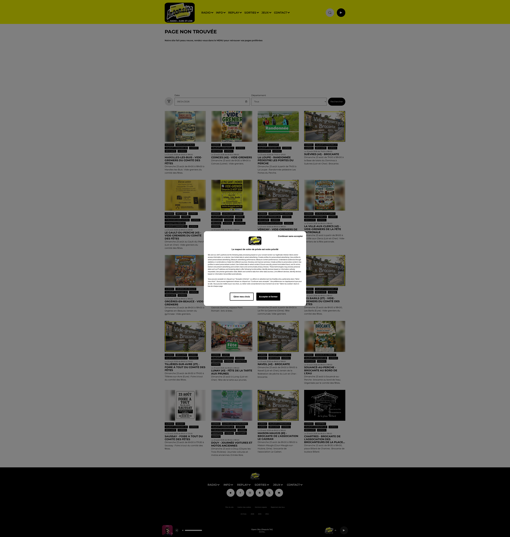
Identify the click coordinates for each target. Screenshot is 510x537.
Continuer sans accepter (290, 236)
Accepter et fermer (268, 296)
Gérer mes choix (241, 296)
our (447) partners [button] (220, 255)
